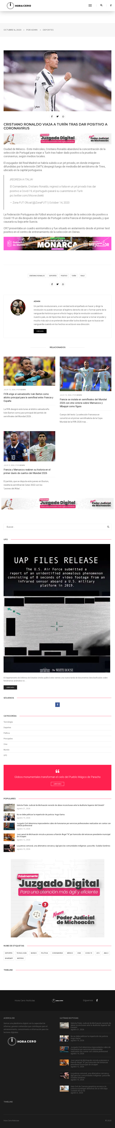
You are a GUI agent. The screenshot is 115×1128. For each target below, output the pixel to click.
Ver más (40, 331)
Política (7, 733)
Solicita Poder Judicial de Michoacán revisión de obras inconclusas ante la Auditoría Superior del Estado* (91, 1025)
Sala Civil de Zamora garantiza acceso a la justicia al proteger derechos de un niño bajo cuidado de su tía (89, 1088)
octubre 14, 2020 (12, 30)
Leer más (10, 687)
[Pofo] (19, 5)
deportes (52, 276)
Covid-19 (88, 953)
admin (34, 30)
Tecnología (8, 722)
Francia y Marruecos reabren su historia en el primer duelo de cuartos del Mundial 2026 (27, 471)
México (70, 953)
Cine (5, 744)
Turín (74, 276)
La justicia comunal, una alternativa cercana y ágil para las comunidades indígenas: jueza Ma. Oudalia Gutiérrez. (90, 1075)
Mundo (34, 953)
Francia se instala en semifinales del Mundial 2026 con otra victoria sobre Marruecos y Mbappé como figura (83, 403)
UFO (5, 755)
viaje (82, 276)
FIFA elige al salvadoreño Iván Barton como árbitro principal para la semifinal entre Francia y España (28, 397)
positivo (64, 276)
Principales (8, 739)
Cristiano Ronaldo (37, 276)
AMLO (106, 953)
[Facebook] (110, 5)
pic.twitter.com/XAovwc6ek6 (27, 195)
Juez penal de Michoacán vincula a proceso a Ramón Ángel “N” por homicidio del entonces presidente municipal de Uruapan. (90, 1062)
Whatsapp (9, 958)
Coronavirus (57, 953)
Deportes (48, 30)
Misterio (20, 958)
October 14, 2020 (59, 202)
